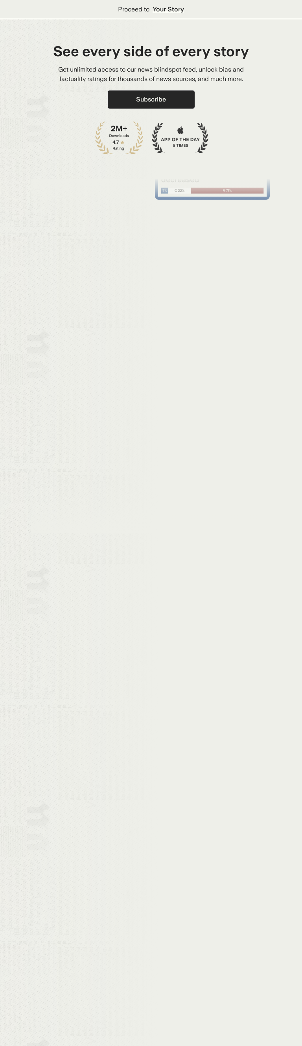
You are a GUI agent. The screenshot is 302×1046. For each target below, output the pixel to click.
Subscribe (151, 99)
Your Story (168, 9)
